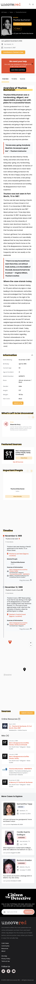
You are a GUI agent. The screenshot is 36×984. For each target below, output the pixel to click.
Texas (11, 12)
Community (5, 946)
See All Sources (18, 462)
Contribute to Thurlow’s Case (13, 52)
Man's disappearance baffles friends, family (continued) (18, 623)
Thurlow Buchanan (21, 12)
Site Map (4, 956)
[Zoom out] (30, 645)
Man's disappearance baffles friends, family (18, 570)
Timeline (14, 79)
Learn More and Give (18, 70)
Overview (5, 79)
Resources (4, 948)
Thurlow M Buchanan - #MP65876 (19, 574)
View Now (24, 458)
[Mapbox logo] (8, 675)
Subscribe (28, 912)
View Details (17, 496)
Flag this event (24, 580)
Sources (22, 79)
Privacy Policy (5, 959)
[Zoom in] (30, 642)
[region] (18, 658)
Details (11, 542)
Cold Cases (5, 943)
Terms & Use (5, 961)
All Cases (4, 12)
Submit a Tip (18, 403)
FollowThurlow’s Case (22, 24)
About (3, 951)
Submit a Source (27, 713)
